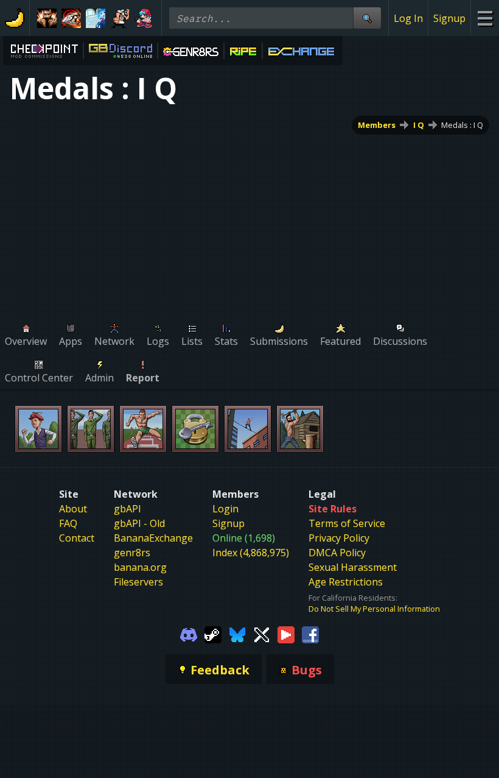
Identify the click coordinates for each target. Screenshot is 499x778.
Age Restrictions (346, 582)
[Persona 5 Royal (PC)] (71, 18)
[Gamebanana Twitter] (261, 633)
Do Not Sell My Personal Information (374, 608)
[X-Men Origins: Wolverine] (47, 18)
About (73, 508)
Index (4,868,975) (250, 552)
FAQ (68, 523)
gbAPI (127, 508)
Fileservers (138, 582)
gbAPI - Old (139, 523)
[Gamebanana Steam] (213, 633)
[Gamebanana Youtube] (286, 633)
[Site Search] (367, 18)
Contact (76, 538)
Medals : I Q (462, 124)
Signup (449, 18)
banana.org (140, 567)
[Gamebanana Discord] (188, 633)
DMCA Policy (337, 552)
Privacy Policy (339, 538)
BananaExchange (153, 538)
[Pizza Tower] (120, 18)
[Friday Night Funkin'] (144, 18)
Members (377, 124)
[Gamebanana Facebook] (310, 633)
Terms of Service (347, 523)
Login (225, 508)
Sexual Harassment (353, 567)
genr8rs (132, 552)
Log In (408, 18)
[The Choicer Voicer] (95, 18)
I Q (418, 124)
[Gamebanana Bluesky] (237, 633)
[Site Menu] (484, 18)
